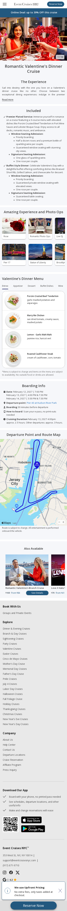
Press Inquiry (10, 769)
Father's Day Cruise (13, 673)
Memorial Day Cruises (15, 668)
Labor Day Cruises (13, 689)
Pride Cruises (10, 678)
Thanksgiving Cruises (14, 709)
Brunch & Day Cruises (14, 633)
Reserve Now (33, 905)
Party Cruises (10, 643)
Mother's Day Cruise (14, 663)
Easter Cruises (10, 653)
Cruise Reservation (13, 759)
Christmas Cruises (12, 714)
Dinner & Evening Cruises (16, 628)
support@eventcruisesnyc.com (19, 860)
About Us (8, 739)
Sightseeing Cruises (13, 638)
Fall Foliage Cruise (12, 699)
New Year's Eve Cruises (15, 719)
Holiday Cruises (11, 704)
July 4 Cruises (10, 684)
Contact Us (9, 749)
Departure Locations (14, 754)
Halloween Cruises (13, 694)
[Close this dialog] (60, 890)
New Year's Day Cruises (16, 724)
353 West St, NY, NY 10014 (17, 855)
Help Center (9, 744)
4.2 (10, 879)
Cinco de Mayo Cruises (15, 658)
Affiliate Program (12, 764)
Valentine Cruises (12, 648)
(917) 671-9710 (11, 865)
